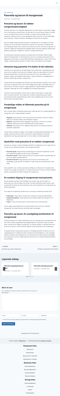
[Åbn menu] (57, 3)
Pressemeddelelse (30, 383)
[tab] (28, 276)
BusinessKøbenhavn (30, 369)
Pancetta (7, 19)
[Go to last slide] (4, 269)
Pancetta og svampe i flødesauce (11, 248)
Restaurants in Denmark (30, 356)
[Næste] (56, 269)
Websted (44, 315)
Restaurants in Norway (30, 359)
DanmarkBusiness (30, 366)
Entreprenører (30, 393)
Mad (5, 12)
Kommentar (6, 292)
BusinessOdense (30, 373)
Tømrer (30, 389)
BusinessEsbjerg (30, 376)
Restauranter (30, 352)
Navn (4, 315)
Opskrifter (10, 12)
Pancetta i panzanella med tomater (48, 248)
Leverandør (30, 386)
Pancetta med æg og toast (43, 266)
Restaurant (30, 349)
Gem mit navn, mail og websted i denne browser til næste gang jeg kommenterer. (24, 319)
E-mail (24, 315)
